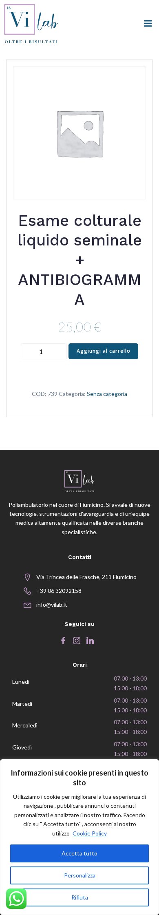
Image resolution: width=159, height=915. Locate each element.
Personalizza (79, 875)
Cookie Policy (90, 833)
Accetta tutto (79, 853)
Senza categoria (107, 393)
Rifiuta (79, 897)
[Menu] (148, 24)
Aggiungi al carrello (103, 350)
